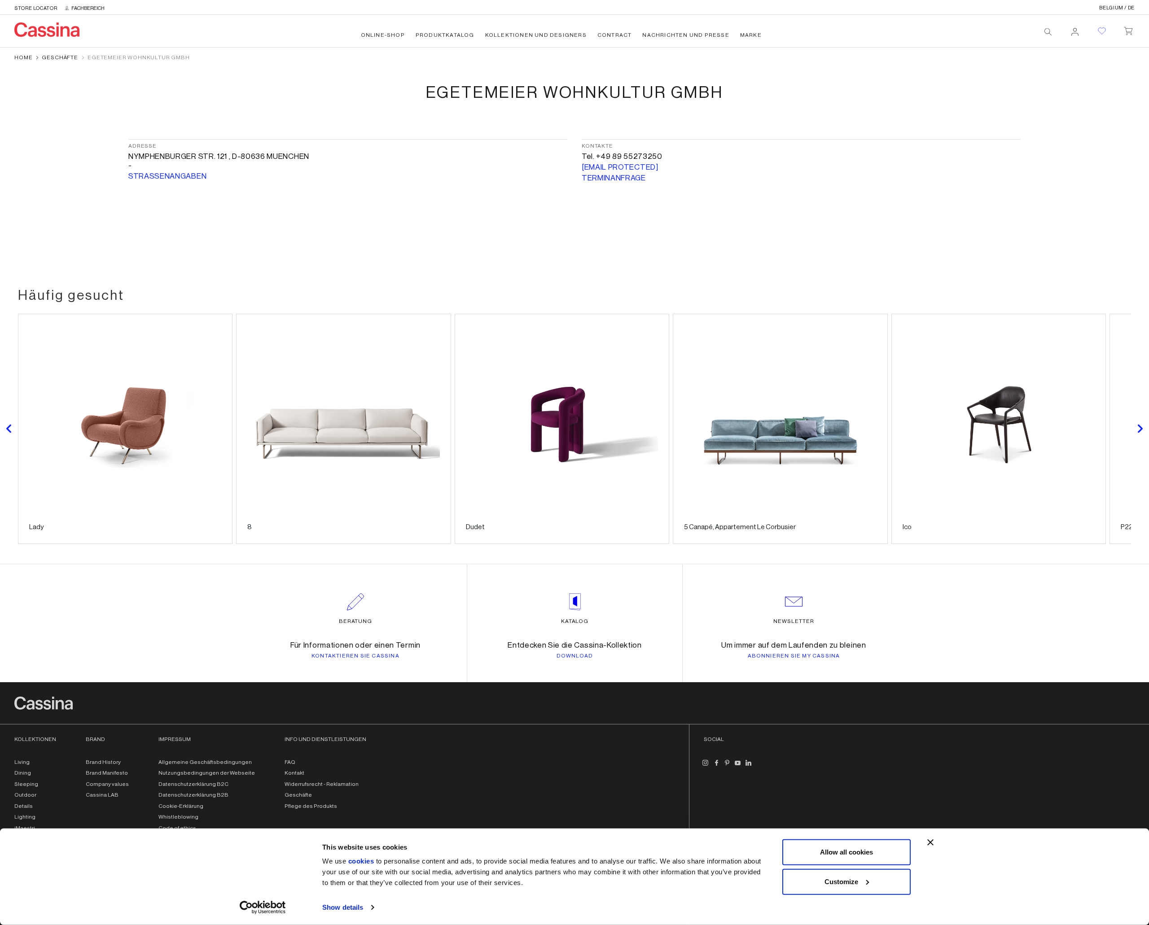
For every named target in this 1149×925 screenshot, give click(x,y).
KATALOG (575, 621)
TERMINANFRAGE (614, 178)
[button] (9, 429)
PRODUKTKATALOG (445, 35)
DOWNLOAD (575, 655)
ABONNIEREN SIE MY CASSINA (794, 655)
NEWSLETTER (793, 621)
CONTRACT (614, 35)
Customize (841, 881)
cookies (361, 861)
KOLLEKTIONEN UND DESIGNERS (536, 35)
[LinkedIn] (748, 766)
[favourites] (1101, 31)
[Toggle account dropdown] (1075, 29)
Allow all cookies (846, 852)
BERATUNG (356, 621)
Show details (342, 907)
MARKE (751, 35)
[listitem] (125, 429)
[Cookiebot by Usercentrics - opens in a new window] (263, 907)
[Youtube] (737, 766)
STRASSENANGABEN (167, 176)
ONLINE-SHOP (383, 35)
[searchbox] (1048, 31)
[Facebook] (716, 766)
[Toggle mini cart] (1128, 29)
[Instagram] (705, 766)
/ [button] (1117, 7)
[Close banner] (930, 842)
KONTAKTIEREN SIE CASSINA (355, 655)
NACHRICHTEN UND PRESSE (685, 35)
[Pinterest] (727, 766)
